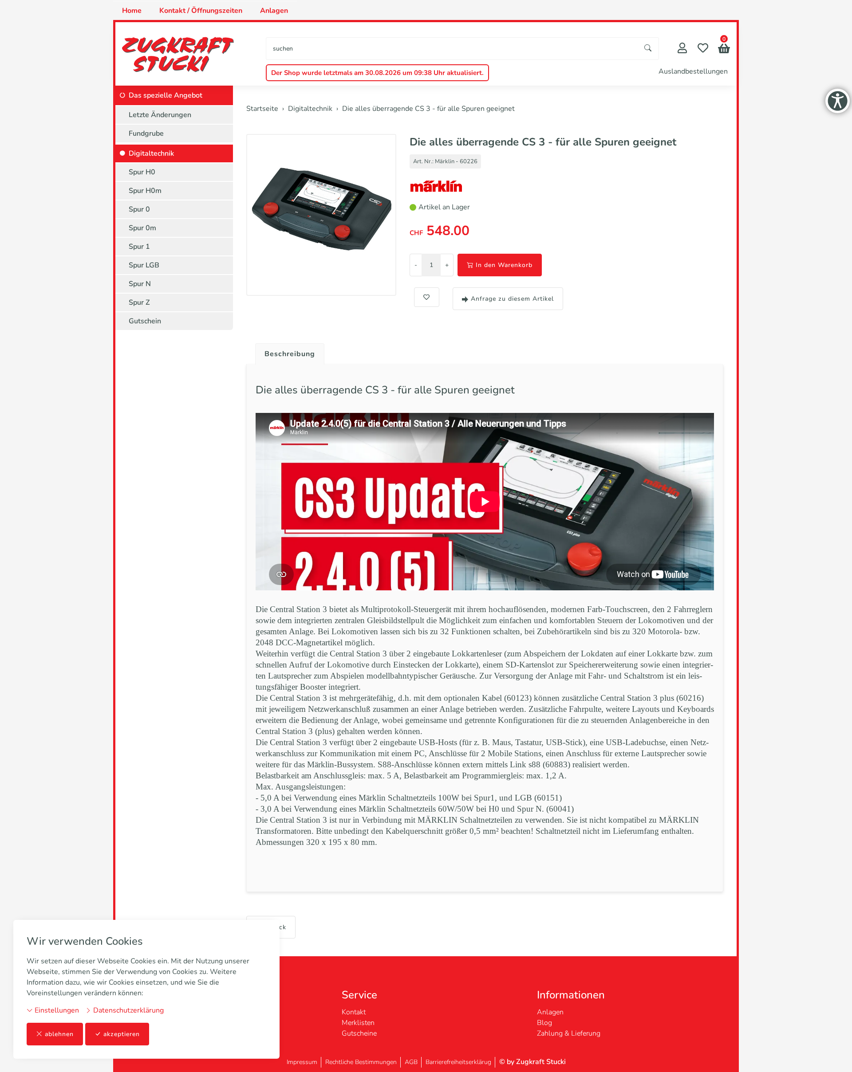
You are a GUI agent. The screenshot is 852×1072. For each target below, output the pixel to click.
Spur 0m (142, 228)
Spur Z (139, 302)
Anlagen (274, 11)
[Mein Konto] (682, 49)
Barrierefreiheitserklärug (458, 1062)
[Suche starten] (648, 48)
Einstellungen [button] (56, 1010)
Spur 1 (139, 246)
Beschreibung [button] (289, 354)
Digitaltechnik (151, 153)
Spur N (140, 284)
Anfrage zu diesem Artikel (512, 299)
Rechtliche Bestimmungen (361, 1062)
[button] (724, 49)
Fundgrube (146, 133)
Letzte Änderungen (160, 115)
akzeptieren (121, 1034)
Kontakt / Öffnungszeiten (200, 11)
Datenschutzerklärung (127, 1010)
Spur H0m (145, 191)
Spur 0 (139, 209)
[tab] (286, 352)
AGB (411, 1062)
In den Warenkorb (504, 265)
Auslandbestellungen (693, 71)
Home (132, 11)
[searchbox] (452, 48)
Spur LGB (144, 265)
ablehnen (59, 1034)
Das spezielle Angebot (165, 95)
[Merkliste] (703, 49)
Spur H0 (142, 172)
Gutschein (145, 321)
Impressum (302, 1062)
